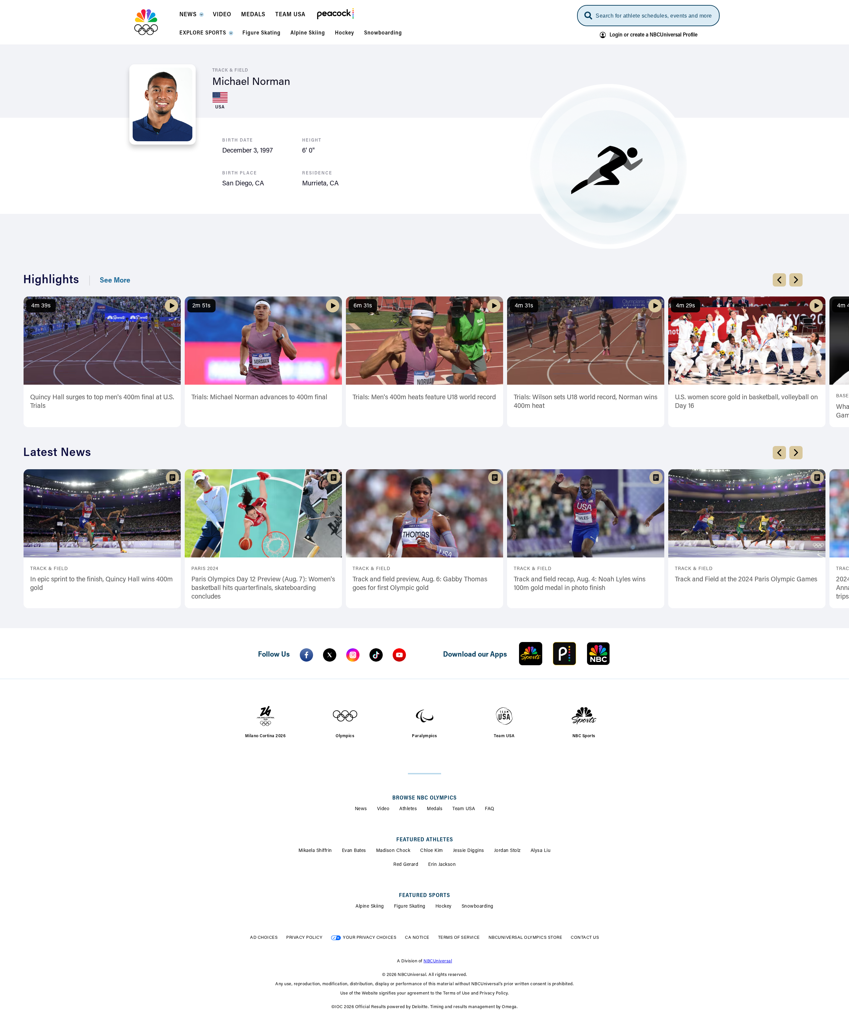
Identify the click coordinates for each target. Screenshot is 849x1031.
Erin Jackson (442, 865)
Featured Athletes (424, 840)
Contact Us (585, 937)
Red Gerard (405, 865)
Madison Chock (393, 851)
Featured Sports (424, 895)
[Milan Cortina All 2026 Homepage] (154, 22)
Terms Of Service (459, 937)
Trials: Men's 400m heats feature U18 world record (424, 397)
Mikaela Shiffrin (315, 851)
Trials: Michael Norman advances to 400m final (259, 397)
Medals (434, 809)
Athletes (408, 809)
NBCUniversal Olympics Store (525, 937)
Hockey (443, 906)
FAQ (489, 809)
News (361, 809)
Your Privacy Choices (369, 937)
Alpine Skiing (370, 906)
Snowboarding (477, 906)
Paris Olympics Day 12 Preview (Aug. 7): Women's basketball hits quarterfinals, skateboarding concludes (263, 588)
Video (383, 809)
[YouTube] (399, 655)
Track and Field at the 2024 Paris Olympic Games (746, 579)
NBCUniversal (438, 961)
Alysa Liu (541, 851)
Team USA (463, 809)
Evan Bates (354, 851)
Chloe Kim (431, 851)
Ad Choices (264, 937)
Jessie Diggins (468, 851)
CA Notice (417, 937)
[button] (191, 16)
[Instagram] (352, 655)
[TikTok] (376, 655)
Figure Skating (409, 906)
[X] (329, 655)
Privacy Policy (304, 937)
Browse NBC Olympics (424, 798)
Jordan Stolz (507, 851)
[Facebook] (306, 655)
